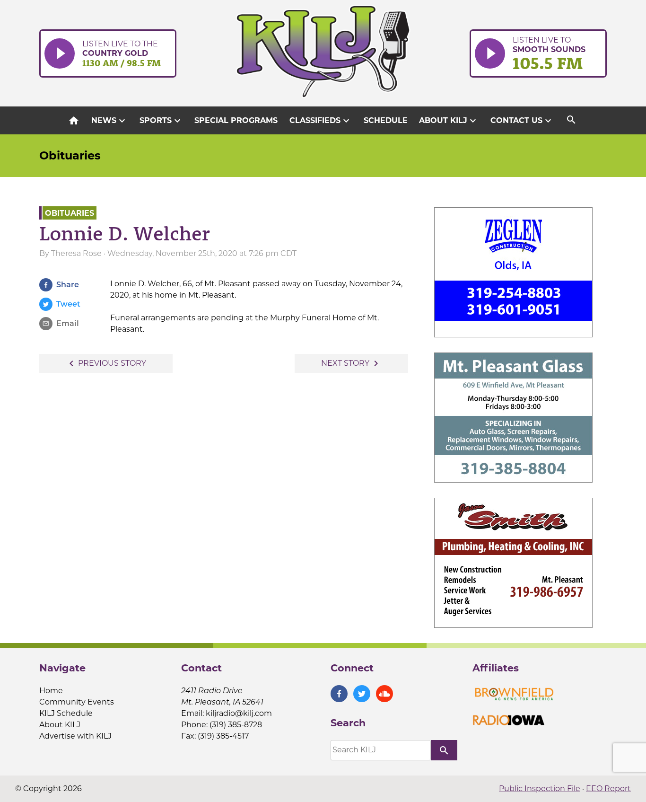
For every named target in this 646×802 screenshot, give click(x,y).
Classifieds (320, 120)
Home (51, 690)
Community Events (76, 701)
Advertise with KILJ (75, 735)
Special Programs (236, 120)
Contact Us (522, 120)
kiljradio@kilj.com (239, 713)
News (109, 120)
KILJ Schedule (66, 713)
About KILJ (449, 120)
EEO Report (608, 788)
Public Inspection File (539, 788)
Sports (161, 120)
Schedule (386, 120)
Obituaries (70, 155)
